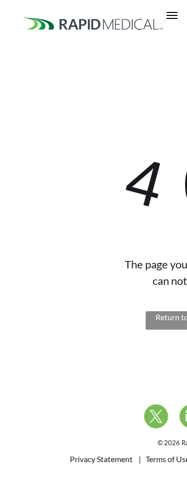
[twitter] (156, 417)
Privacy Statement (101, 459)
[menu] (172, 15)
